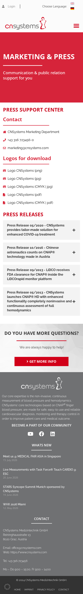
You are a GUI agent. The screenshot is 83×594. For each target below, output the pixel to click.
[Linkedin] (53, 434)
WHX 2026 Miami (14, 504)
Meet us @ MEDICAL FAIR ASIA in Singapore (32, 456)
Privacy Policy (46, 589)
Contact (63, 589)
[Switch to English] (72, 3)
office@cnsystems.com (26, 547)
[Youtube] (30, 434)
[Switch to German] (72, 8)
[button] (76, 25)
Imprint (29, 589)
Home (17, 589)
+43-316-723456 (17, 561)
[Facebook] (41, 434)
